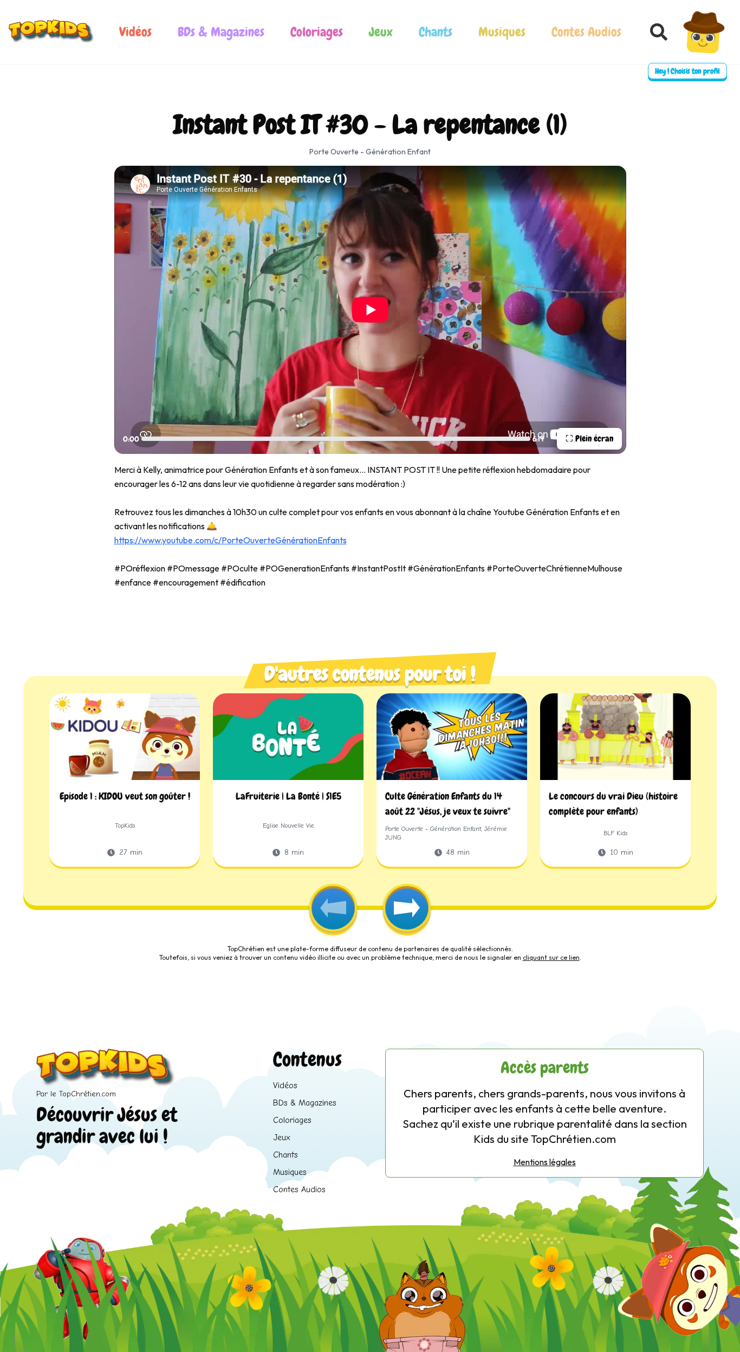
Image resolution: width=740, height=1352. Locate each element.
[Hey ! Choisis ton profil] (703, 32)
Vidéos (135, 31)
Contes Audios (586, 31)
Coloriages (316, 31)
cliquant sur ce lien (551, 957)
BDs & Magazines (221, 31)
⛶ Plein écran (589, 438)
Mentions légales (545, 1161)
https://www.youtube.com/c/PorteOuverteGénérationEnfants (230, 540)
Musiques (501, 31)
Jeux (381, 31)
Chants (435, 31)
